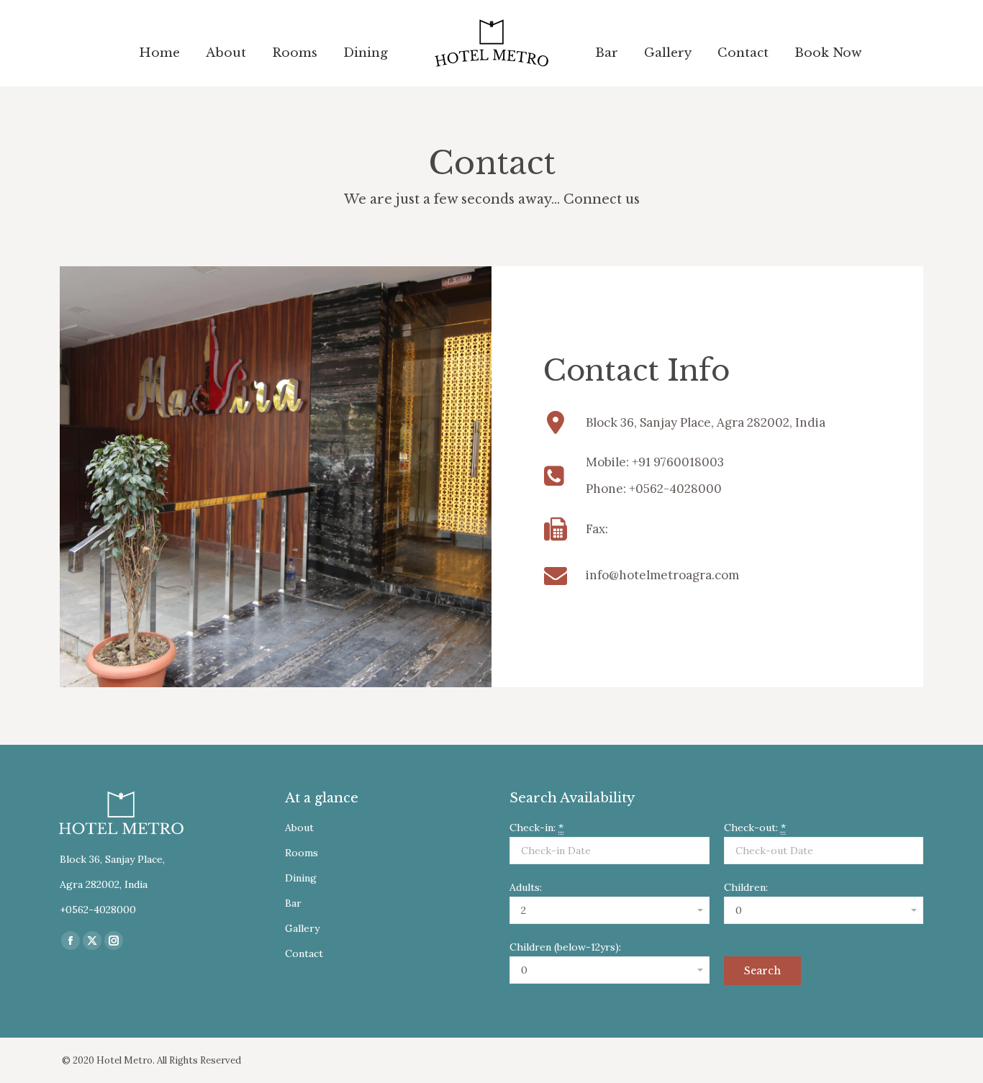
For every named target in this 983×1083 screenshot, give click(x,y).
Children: (746, 887)
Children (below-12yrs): (565, 947)
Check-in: (536, 827)
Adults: (525, 887)
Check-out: (755, 827)
